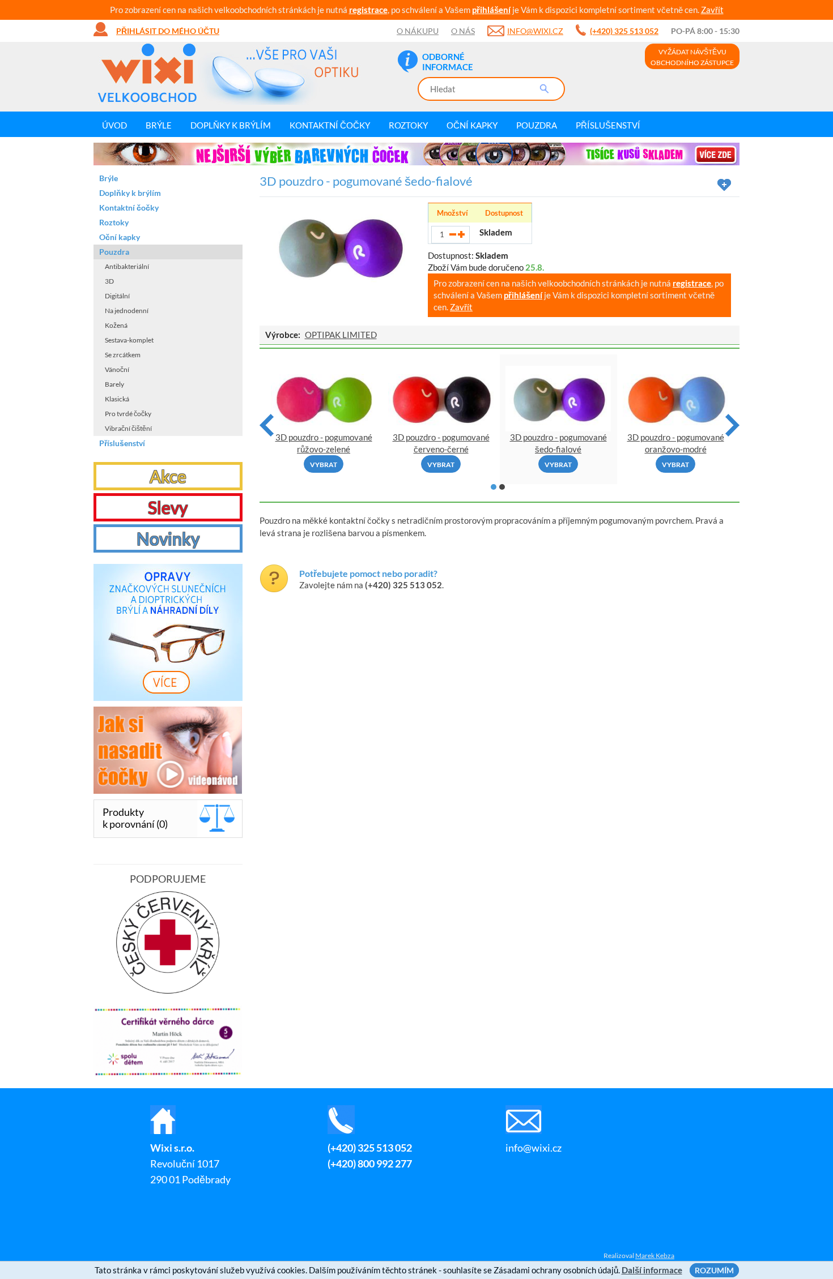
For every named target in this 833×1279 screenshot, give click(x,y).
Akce (168, 476)
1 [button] (493, 487)
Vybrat (323, 464)
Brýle (159, 125)
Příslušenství (608, 125)
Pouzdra (536, 125)
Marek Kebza (654, 1255)
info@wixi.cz (535, 31)
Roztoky (408, 125)
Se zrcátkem (123, 354)
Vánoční (117, 369)
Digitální (117, 296)
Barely (114, 384)
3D (109, 281)
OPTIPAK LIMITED (341, 335)
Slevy (168, 507)
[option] (417, 154)
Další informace (652, 1270)
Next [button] (732, 425)
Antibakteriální (127, 266)
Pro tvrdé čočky (128, 413)
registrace (368, 10)
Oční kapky (472, 125)
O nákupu (418, 31)
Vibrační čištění (128, 428)
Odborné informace (447, 62)
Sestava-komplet (129, 340)
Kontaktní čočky (330, 125)
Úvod (114, 125)
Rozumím (714, 1270)
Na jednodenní (126, 310)
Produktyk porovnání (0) (135, 818)
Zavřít (712, 10)
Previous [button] (267, 425)
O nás (463, 31)
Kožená (116, 325)
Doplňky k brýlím (230, 125)
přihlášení (491, 10)
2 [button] (502, 487)
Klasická (117, 399)
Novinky (168, 538)
